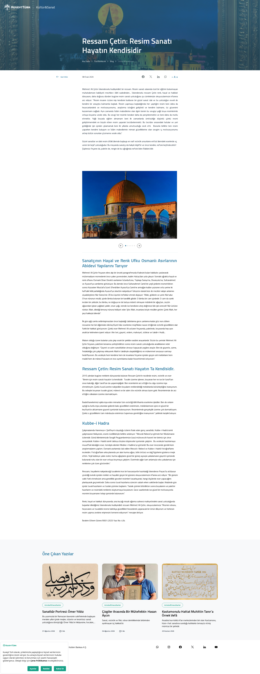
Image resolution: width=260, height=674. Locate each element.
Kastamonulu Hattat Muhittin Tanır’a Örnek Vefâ (187, 614)
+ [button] (177, 77)
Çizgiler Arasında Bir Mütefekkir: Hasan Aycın (129, 614)
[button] (121, 246)
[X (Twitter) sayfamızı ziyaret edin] (192, 647)
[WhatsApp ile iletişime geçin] (157, 647)
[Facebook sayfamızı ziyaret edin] (180, 647)
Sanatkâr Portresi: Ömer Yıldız (63, 612)
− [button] (172, 77)
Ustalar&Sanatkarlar (53, 605)
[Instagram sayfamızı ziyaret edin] (168, 647)
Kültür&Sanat (45, 7)
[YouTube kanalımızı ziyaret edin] (216, 647)
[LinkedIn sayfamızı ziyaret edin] (204, 647)
